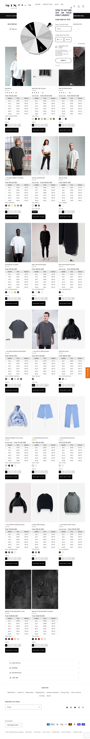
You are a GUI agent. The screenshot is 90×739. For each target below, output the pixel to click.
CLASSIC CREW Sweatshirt (38, 524)
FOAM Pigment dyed (15, 466)
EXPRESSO (21, 379)
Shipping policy (56, 732)
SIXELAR (11, 732)
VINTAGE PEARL (63, 552)
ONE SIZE (34, 212)
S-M (33, 385)
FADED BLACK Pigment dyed (9, 466)
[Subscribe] (39, 707)
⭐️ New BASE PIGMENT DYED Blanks (14, 178)
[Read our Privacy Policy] (70, 50)
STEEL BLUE (18, 206)
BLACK (36, 206)
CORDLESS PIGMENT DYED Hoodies (14, 438)
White (33, 119)
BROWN (21, 206)
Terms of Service (76, 692)
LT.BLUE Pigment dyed (6, 466)
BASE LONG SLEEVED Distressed (67, 264)
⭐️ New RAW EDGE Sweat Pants (67, 438)
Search (49, 696)
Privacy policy (37, 732)
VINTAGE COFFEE (9, 206)
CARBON (60, 206)
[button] (74, 6)
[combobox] (59, 39)
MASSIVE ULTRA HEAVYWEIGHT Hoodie (15, 611)
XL (15, 125)
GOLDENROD (15, 206)
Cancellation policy (77, 732)
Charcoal (39, 119)
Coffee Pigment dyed (51, 119)
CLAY (39, 552)
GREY (6, 639)
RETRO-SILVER (18, 379)
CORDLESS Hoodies (64, 351)
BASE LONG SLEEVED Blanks (39, 264)
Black (36, 119)
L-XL (41, 385)
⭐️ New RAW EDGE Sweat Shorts (40, 438)
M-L (37, 385)
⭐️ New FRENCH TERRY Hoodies (67, 524)
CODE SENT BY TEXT (62, 35)
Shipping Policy (40, 692)
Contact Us (20, 692)
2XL (19, 125)
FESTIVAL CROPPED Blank (38, 178)
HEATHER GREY (63, 379)
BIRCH (15, 379)
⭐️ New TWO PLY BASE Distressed (40, 351)
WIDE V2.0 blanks (63, 178)
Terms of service (46, 732)
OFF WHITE (12, 292)
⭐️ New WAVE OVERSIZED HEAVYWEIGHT (15, 351)
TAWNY (15, 292)
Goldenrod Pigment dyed (42, 119)
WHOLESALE (11, 692)
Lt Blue (33, 466)
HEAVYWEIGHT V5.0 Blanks (11, 264)
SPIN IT (63, 60)
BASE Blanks (8, 88)
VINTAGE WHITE (6, 119)
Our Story (42, 696)
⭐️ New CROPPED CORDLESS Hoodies (14, 524)
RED (12, 639)
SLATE (18, 292)
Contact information (66, 732)
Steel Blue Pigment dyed (45, 119)
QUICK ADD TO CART (12, 130)
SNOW (63, 206)
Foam (36, 466)
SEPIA (15, 639)
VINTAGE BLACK (9, 119)
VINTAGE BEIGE (12, 206)
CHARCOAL (6, 206)
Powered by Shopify (18, 732)
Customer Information (52, 692)
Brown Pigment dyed (54, 119)
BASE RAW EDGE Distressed (39, 88)
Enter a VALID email (61, 24)
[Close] (71, 8)
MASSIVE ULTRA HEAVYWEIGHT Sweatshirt (42, 611)
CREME (18, 639)
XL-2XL (46, 385)
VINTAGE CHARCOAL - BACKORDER (39, 292)
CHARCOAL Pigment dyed (12, 466)
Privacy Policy (65, 692)
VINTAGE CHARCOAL (39, 206)
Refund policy (30, 692)
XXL (73, 385)
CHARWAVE (60, 552)
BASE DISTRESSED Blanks (65, 88)
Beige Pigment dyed (48, 119)
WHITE (33, 206)
